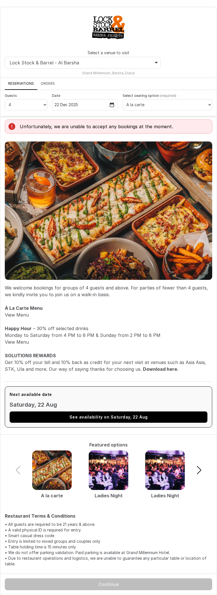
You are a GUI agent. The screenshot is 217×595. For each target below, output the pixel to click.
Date (56, 95)
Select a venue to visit (108, 52)
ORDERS (48, 83)
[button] (199, 470)
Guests (11, 95)
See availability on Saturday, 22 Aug (109, 417)
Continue (108, 584)
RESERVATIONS (21, 83)
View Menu (17, 315)
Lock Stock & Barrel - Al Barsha (44, 63)
